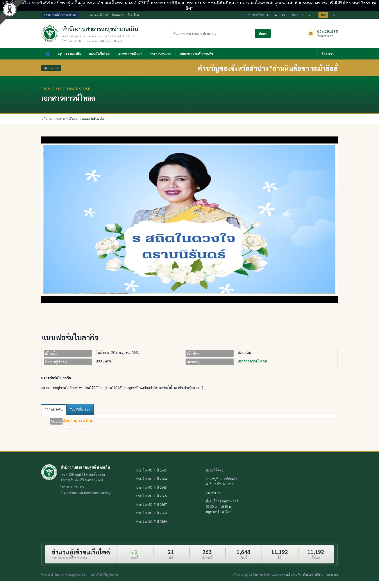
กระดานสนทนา (161, 54)
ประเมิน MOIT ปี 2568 (151, 513)
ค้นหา (263, 34)
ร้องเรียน (133, 15)
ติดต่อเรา (118, 15)
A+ (283, 15)
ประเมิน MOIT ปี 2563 (151, 470)
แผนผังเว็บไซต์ (98, 15)
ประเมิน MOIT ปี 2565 (151, 487)
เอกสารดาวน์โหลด (130, 54)
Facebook (332, 574)
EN (333, 15)
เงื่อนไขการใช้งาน (313, 574)
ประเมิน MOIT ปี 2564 (151, 479)
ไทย (323, 15)
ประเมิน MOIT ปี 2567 (151, 504)
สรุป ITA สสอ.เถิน (69, 54)
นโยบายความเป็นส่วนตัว (196, 54)
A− (268, 15)
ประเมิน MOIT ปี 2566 (151, 496)
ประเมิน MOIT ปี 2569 (151, 521)
